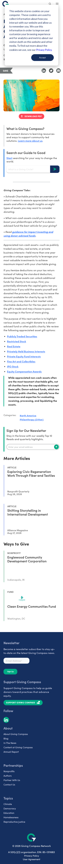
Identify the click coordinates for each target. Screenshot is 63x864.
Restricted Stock (16, 341)
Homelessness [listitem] (11, 817)
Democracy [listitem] (10, 808)
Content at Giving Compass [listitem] (18, 747)
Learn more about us (30, 140)
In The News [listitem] (10, 742)
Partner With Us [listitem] (12, 780)
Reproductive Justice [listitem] (14, 821)
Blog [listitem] (6, 738)
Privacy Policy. (44, 49)
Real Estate (13, 346)
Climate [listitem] (8, 804)
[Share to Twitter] (51, 70)
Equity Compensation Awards (24, 371)
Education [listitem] (9, 812)
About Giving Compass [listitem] (16, 734)
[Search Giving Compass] (50, 4)
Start (9, 158)
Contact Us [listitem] (9, 784)
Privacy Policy (31, 855)
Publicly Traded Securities (22, 336)
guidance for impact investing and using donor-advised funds (28, 233)
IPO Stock (12, 366)
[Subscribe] (56, 447)
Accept (42, 57)
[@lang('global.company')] (5, 4)
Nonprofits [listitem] (9, 771)
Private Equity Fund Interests (24, 356)
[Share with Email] (58, 70)
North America (28, 415)
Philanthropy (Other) (32, 419)
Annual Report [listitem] (11, 751)
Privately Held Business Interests (26, 351)
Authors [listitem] (8, 775)
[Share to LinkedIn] (44, 70)
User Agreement (31, 859)
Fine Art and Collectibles (21, 361)
